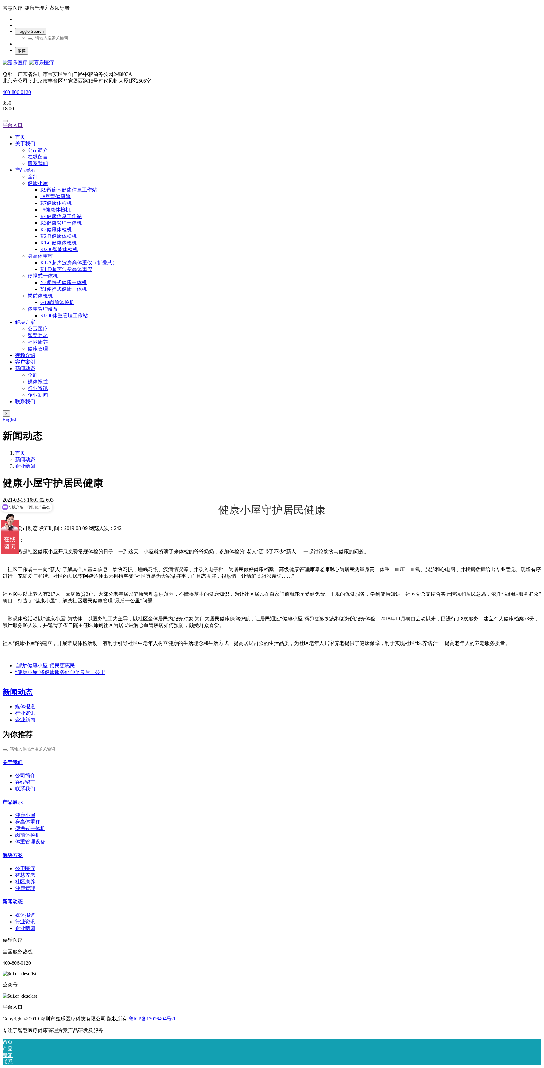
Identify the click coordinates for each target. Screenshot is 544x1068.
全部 (33, 176)
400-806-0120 (17, 92)
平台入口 (13, 125)
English (10, 419)
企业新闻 (25, 466)
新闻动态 (25, 459)
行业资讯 (25, 713)
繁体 (22, 50)
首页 (20, 137)
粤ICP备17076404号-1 (152, 1018)
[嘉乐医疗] (272, 63)
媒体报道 (25, 706)
